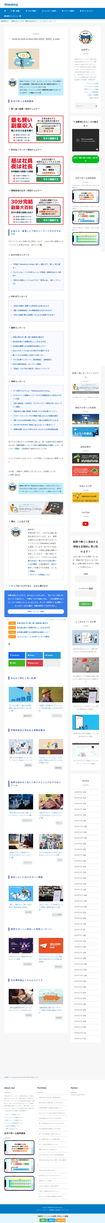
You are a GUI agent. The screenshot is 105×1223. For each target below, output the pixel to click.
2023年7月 (78, 855)
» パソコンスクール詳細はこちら (13, 1117)
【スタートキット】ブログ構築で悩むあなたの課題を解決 (35, 416)
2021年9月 (78, 981)
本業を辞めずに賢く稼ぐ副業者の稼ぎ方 (28, 337)
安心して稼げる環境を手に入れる (48, 1144)
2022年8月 (78, 918)
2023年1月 (78, 890)
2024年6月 (78, 792)
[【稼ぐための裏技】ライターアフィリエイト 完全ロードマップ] (21, 746)
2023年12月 (78, 826)
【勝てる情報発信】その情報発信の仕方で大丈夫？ (33, 310)
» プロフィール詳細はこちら (39, 575)
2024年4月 (78, 804)
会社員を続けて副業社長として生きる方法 (29, 342)
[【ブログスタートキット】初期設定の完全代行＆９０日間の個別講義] (51, 945)
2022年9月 (78, 912)
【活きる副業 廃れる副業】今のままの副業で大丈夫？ (34, 315)
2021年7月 (78, 993)
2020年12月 (78, 1033)
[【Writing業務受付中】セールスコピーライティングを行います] (21, 996)
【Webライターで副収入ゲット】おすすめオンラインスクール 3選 (20, 855)
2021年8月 (78, 987)
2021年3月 (78, 1016)
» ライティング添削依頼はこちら (13, 1123)
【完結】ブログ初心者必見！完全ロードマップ (31, 369)
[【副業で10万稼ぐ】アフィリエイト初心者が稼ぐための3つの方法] (51, 694)
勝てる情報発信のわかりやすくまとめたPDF (51, 1123)
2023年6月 (78, 861)
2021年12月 (78, 964)
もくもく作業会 (57, 914)
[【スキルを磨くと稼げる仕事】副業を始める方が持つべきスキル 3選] (21, 694)
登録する (85, 604)
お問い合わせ (94, 98)
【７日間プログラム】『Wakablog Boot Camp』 (32, 391)
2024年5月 (78, 798)
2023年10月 (78, 838)
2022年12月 (78, 895)
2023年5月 (78, 867)
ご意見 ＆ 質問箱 (93, 95)
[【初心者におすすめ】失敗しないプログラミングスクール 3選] (21, 801)
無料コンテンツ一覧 (13, 16)
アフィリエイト (57, 716)
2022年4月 (78, 941)
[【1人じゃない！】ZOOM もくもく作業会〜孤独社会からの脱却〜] (51, 893)
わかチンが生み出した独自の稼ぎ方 (49, 1186)
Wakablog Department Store (47, 1170)
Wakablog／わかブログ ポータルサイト (50, 1175)
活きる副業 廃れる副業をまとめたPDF (49, 1128)
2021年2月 (78, 1021)
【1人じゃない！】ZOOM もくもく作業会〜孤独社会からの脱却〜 (51, 907)
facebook (15, 655)
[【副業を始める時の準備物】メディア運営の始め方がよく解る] (85, 722)
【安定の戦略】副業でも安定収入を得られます (31, 306)
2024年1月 (78, 821)
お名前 (85, 574)
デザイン (58, 823)
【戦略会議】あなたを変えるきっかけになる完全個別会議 (35, 429)
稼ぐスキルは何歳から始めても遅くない (28, 355)
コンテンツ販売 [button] (50, 11)
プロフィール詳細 (93, 83)
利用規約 (52, 1210)
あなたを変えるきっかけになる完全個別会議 (51, 1155)
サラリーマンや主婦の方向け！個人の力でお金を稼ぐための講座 (42, 560)
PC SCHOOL (27, 964)
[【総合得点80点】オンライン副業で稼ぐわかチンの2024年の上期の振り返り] (85, 637)
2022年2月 (78, 953)
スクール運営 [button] (68, 11)
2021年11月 (78, 970)
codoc (64, 619)
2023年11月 (78, 832)
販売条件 (57, 1210)
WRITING (28, 1015)
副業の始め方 (27, 716)
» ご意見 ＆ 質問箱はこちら (11, 1126)
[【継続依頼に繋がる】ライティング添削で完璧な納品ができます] (51, 996)
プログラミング (27, 820)
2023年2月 (78, 884)
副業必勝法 (28, 765)
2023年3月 (78, 878)
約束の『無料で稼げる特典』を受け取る (85, 159)
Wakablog (50, 1207)
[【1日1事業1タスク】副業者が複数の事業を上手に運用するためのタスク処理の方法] (85, 665)
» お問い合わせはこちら (11, 1129)
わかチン (53, 619)
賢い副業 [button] (15, 11)
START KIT (58, 966)
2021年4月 (78, 1010)
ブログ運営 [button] (31, 11)
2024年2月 (78, 815)
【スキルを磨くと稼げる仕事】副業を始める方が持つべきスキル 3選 (20, 708)
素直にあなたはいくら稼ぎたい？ (48, 1149)
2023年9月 (78, 844)
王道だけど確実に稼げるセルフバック (49, 1191)
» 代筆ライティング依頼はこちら (13, 1120)
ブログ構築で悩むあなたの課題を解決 (49, 1139)
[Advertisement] (88, 1062)
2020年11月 (78, 1039)
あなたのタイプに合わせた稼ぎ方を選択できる (31, 351)
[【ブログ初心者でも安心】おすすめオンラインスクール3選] (51, 841)
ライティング (27, 862)
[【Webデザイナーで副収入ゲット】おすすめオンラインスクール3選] (51, 801)
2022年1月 (78, 958)
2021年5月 (78, 1004)
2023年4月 (78, 872)
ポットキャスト (87, 11)
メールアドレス (85, 588)
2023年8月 (78, 849)
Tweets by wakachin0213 (78, 1094)
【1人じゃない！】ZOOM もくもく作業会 (33, 637)
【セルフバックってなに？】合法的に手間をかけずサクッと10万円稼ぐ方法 (50, 760)
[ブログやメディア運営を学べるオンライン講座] (21, 945)
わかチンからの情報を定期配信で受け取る (50, 1196)
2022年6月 (78, 930)
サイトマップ (65, 1210)
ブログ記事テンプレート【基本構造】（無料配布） (33, 360)
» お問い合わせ (14, 475)
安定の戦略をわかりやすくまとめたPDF (50, 1118)
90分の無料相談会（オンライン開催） (27, 364)
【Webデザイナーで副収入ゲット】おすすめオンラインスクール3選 (50, 815)
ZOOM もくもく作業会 (45, 1181)
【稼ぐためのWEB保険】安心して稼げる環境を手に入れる (35, 420)
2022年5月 (78, 935)
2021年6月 (78, 998)
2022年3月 (78, 947)
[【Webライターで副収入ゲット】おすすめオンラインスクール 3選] (21, 841)
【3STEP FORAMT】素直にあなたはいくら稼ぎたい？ (34, 425)
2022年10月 (78, 907)
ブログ (59, 860)
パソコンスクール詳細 (91, 86)
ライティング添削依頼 (91, 92)
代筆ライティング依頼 (91, 89)
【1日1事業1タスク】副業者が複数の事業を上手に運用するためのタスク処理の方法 (85, 679)
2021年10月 (78, 975)
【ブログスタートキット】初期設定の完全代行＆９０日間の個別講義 (50, 959)
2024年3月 (78, 809)
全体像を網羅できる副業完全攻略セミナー (29, 346)
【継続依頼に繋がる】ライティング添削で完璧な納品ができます (50, 1010)
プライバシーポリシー (42, 1210)
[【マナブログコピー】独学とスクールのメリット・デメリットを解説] (85, 749)
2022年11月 (78, 901)
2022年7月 (78, 924)
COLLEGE (28, 912)
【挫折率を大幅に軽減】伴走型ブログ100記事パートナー (35, 411)
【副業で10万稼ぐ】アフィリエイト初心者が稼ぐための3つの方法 (51, 708)
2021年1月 (78, 1027)
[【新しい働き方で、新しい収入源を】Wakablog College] (21, 893)
